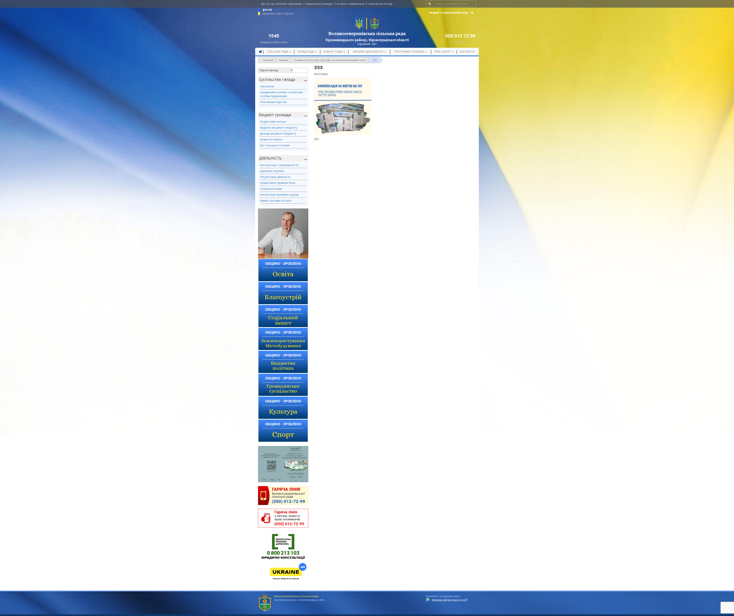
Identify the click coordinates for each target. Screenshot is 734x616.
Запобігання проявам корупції (279, 194)
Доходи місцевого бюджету (278, 133)
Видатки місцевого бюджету (278, 127)
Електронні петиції (381, 4)
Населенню (267, 86)
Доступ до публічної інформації (281, 4)
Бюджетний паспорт (273, 121)
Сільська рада (278, 51)
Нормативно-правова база (277, 183)
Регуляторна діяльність (275, 177)
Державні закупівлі (272, 171)
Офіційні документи (368, 51)
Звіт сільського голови (275, 145)
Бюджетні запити (271, 139)
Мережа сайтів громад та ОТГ (450, 599)
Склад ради (306, 51)
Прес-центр (443, 51)
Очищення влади (271, 188)
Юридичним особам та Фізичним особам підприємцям (281, 94)
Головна (267, 60)
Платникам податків (273, 102)
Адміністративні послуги (275, 200)
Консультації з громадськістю (279, 165)
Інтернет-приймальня (351, 4)
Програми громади (410, 51)
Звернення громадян (319, 4)
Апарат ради (333, 51)
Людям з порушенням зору (449, 12)
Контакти (467, 51)
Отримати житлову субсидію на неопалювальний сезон (330, 60)
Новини (283, 60)
